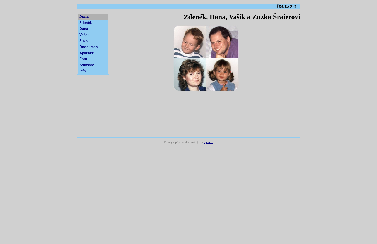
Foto (83, 59)
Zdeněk (85, 23)
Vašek (84, 35)
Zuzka (84, 41)
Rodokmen (88, 47)
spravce (208, 142)
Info (82, 71)
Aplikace (86, 53)
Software (86, 65)
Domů (84, 17)
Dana (83, 29)
